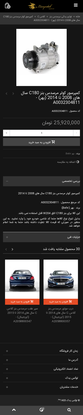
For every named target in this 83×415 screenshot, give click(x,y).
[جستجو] (69, 410)
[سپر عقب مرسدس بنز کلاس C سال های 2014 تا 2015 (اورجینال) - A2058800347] (22, 279)
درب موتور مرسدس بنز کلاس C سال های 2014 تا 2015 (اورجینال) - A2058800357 (61, 315)
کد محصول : (74, 111)
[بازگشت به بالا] (14, 410)
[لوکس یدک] (41, 6)
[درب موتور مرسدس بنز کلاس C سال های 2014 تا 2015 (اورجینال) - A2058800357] (61, 279)
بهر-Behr (70, 154)
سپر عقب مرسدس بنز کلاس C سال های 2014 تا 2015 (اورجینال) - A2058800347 (22, 315)
